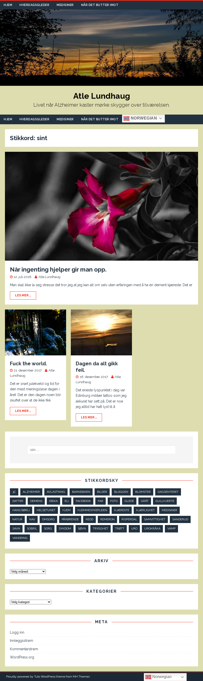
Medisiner (65, 5)
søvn (82, 528)
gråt (145, 501)
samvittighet (154, 519)
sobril (32, 528)
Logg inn (17, 632)
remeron (107, 519)
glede (129, 501)
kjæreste (121, 510)
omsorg (48, 519)
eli (67, 501)
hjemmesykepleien (92, 510)
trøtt (119, 528)
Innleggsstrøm (21, 641)
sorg (48, 528)
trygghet (100, 528)
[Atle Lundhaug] (101, 83)
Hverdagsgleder (34, 5)
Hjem (8, 5)
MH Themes (81, 676)
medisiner (169, 510)
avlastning (56, 492)
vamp (171, 528)
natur (17, 519)
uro (134, 528)
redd (89, 519)
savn (16, 528)
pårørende (70, 519)
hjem (66, 510)
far (100, 501)
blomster (143, 492)
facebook (83, 501)
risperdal (129, 519)
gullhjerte (164, 501)
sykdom (65, 528)
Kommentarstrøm (24, 649)
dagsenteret (168, 492)
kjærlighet (145, 510)
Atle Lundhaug (49, 277)
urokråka (152, 528)
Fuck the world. (28, 364)
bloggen (121, 492)
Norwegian (143, 118)
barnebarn (81, 492)
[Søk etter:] (101, 450)
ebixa (53, 501)
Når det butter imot (100, 5)
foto (114, 501)
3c (14, 492)
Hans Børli (21, 510)
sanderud (180, 519)
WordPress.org (22, 657)
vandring (19, 538)
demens (36, 501)
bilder (102, 492)
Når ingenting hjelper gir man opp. (58, 269)
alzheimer (31, 492)
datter (17, 501)
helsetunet (46, 510)
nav (32, 519)
